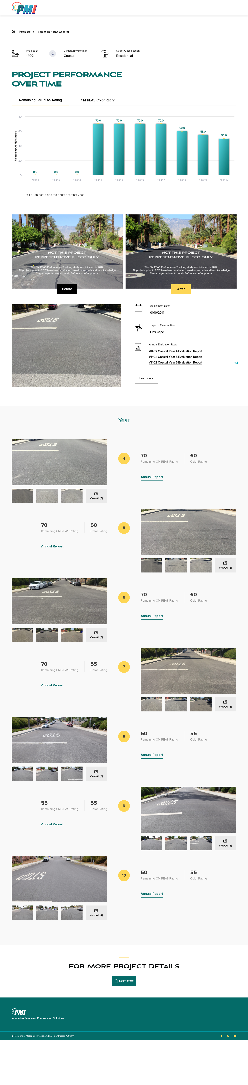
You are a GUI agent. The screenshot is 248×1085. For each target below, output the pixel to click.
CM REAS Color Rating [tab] (98, 100)
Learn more (146, 378)
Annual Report (152, 477)
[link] (24, 7)
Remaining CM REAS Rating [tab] (40, 100)
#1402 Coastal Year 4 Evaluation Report (175, 351)
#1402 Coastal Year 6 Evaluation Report (175, 362)
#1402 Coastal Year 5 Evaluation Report (175, 357)
